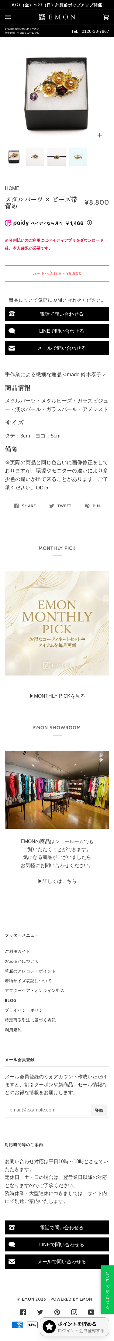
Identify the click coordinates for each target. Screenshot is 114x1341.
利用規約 (13, 1029)
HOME (12, 188)
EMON (28, 1299)
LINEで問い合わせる (61, 331)
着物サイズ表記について (28, 980)
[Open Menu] (14, 17)
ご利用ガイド (17, 951)
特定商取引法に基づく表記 (30, 1019)
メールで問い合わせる (61, 348)
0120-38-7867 (95, 31)
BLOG (10, 1000)
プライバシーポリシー (26, 1010)
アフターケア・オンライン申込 (34, 990)
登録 (99, 1110)
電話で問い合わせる (62, 314)
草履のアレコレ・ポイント (30, 970)
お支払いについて (22, 960)
